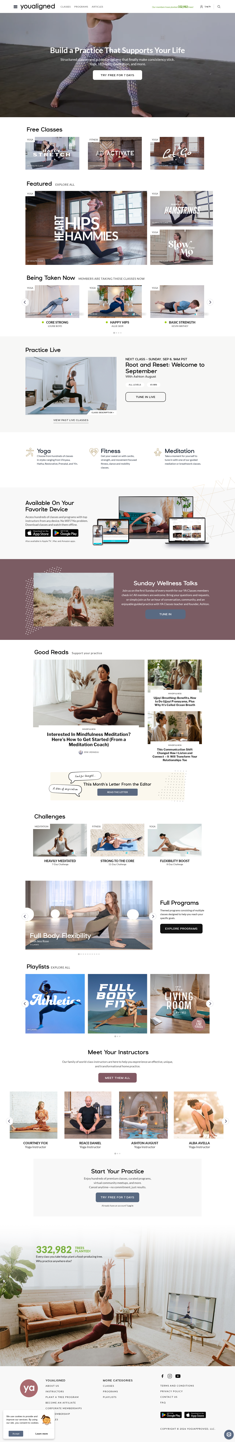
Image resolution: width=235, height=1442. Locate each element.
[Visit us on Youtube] (178, 1376)
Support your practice (87, 653)
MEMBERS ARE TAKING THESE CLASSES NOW (111, 278)
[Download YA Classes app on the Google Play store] (65, 533)
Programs (81, 6)
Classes (66, 6)
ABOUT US (52, 1385)
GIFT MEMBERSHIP (58, 1413)
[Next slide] (210, 302)
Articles (97, 6)
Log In (207, 6)
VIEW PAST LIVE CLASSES (71, 420)
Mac (55, 541)
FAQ (163, 1402)
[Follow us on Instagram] (170, 1376)
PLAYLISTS (110, 1397)
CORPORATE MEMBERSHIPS (64, 1408)
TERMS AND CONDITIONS (177, 1385)
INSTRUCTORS (55, 1391)
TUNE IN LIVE (146, 397)
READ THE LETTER (117, 792)
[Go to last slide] (25, 302)
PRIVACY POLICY (171, 1391)
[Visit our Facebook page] (162, 1376)
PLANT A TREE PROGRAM (62, 1397)
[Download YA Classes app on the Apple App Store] (38, 533)
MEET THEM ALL (117, 1078)
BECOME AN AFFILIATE (61, 1402)
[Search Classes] (219, 6)
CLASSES (108, 1385)
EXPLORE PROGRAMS (181, 928)
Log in (130, 1205)
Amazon (66, 541)
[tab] (114, 333)
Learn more (41, 1433)
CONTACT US (168, 1397)
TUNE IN (165, 614)
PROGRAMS (110, 1391)
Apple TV (46, 541)
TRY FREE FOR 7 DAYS (117, 75)
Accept (15, 1433)
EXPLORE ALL (65, 184)
